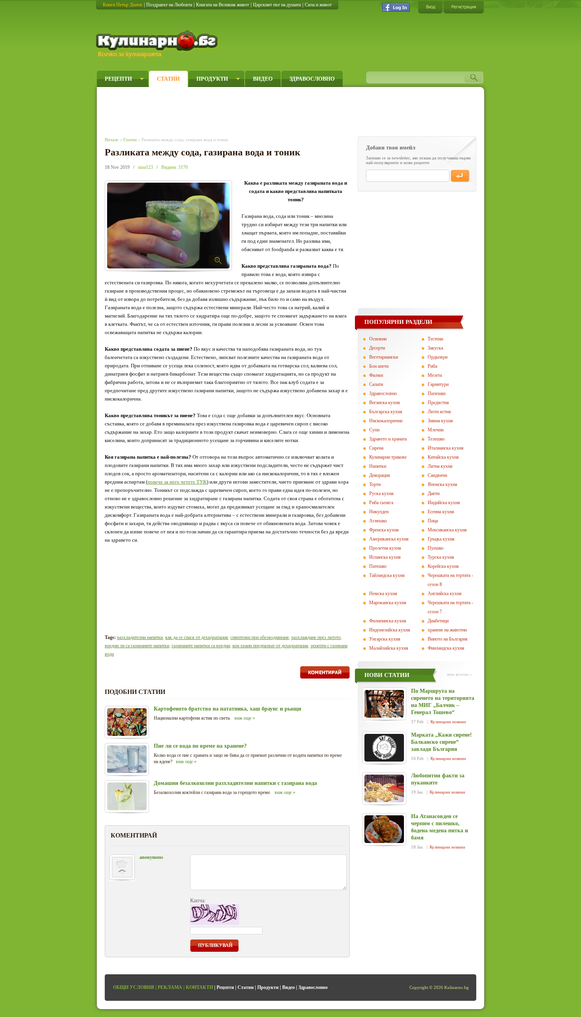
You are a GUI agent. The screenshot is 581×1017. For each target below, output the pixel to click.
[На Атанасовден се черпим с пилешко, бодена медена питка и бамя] (384, 829)
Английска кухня (445, 593)
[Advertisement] (249, 110)
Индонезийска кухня (389, 630)
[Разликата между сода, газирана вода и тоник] (168, 225)
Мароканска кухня (387, 602)
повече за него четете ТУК (177, 482)
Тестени (435, 339)
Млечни (435, 430)
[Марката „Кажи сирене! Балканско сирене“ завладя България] (384, 748)
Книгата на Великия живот (222, 5)
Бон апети (379, 366)
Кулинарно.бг (158, 44)
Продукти (212, 79)
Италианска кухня (446, 448)
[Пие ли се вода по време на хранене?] (127, 759)
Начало (112, 139)
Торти (375, 484)
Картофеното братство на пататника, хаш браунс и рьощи (227, 709)
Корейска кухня (443, 566)
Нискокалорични (385, 420)
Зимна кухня (440, 420)
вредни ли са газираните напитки (137, 645)
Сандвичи (437, 475)
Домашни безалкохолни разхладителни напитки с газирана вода (235, 783)
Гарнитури (438, 384)
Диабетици (438, 621)
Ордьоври (437, 357)
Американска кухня (389, 539)
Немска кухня (383, 593)
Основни (378, 339)
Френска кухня (384, 530)
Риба (432, 366)
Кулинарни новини (448, 721)
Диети (434, 493)
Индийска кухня (444, 502)
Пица (433, 521)
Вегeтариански (383, 357)
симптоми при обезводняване (259, 637)
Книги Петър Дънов (122, 5)
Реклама (170, 987)
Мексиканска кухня (447, 530)
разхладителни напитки (140, 637)
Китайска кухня (443, 457)
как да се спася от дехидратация (196, 637)
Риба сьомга (381, 502)
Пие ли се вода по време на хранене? (200, 746)
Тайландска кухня (387, 575)
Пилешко (437, 393)
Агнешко (378, 521)
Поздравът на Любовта (169, 5)
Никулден (379, 511)
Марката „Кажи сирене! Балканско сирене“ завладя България (441, 742)
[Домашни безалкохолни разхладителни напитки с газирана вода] (127, 796)
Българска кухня (385, 411)
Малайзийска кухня (388, 648)
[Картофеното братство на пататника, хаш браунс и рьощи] (127, 722)
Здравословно (312, 79)
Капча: (198, 901)
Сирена (376, 448)
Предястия (438, 402)
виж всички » (459, 674)
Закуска (435, 348)
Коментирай (325, 672)
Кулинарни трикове (388, 457)
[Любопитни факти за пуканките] (384, 788)
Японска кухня (442, 484)
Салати (376, 384)
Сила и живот (318, 5)
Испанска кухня (385, 557)
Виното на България (448, 639)
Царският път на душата (277, 5)
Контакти (199, 987)
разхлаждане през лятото (316, 637)
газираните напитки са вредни (201, 645)
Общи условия (133, 987)
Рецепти (118, 79)
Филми (376, 375)
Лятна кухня (440, 466)
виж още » (244, 718)
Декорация (379, 475)
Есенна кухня (441, 511)
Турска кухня (441, 557)
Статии (168, 79)
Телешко (436, 439)
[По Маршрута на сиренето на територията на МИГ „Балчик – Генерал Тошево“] (384, 704)
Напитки (377, 466)
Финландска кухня (446, 648)
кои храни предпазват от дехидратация (270, 645)
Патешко (378, 566)
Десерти (377, 348)
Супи (374, 430)
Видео (263, 79)
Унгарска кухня (384, 639)
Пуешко (435, 548)
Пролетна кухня (385, 548)
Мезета (435, 375)
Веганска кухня (384, 402)
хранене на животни (447, 630)
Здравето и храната (388, 439)
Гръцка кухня (441, 539)
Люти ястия (439, 411)
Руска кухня (381, 493)
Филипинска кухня (387, 621)
